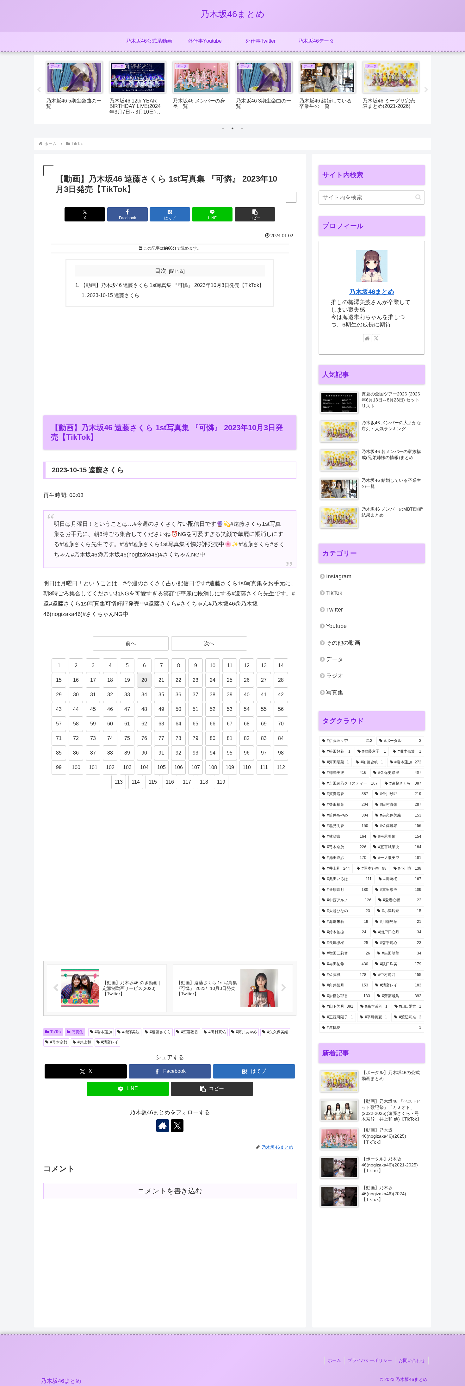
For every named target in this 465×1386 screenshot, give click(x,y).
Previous (38, 90)
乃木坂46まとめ (371, 291)
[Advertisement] (169, 360)
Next (426, 90)
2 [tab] (232, 128)
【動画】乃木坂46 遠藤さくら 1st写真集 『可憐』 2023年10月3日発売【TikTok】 (172, 285)
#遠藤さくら (160, 1032)
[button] (255, 214)
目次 (160, 271)
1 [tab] (223, 128)
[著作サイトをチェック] (162, 1125)
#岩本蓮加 (103, 1032)
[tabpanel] (74, 88)
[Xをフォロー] (177, 1125)
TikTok (55, 1032)
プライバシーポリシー (370, 1360)
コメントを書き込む (170, 1191)
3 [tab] (242, 128)
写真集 (77, 1032)
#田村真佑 (217, 1032)
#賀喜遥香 (189, 1032)
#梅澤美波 (131, 1032)
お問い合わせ (412, 1360)
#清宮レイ (109, 1042)
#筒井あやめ (246, 1032)
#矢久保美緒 (277, 1032)
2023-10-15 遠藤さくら (113, 295)
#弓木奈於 (58, 1042)
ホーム (334, 1360)
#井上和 (84, 1042)
